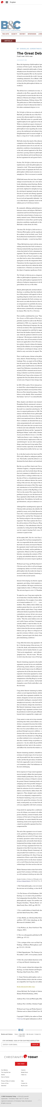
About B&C (22, 1034)
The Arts (5, 34)
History (22, 34)
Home (16, 1034)
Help (22, 1081)
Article (8, 41)
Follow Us (23, 1074)
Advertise (3, 1085)
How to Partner (5, 1077)
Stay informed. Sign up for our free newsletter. (21, 1040)
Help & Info (22, 1036)
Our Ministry (4, 1070)
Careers (23, 1070)
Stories (3, 1074)
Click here (20, 1019)
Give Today (21, 1063)
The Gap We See (6, 1072)
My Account (30, 1034)
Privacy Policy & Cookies (8, 1081)
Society (14, 34)
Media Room (24, 1072)
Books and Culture (6, 1034)
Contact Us (38, 1034)
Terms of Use (5, 1083)
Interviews (32, 34)
